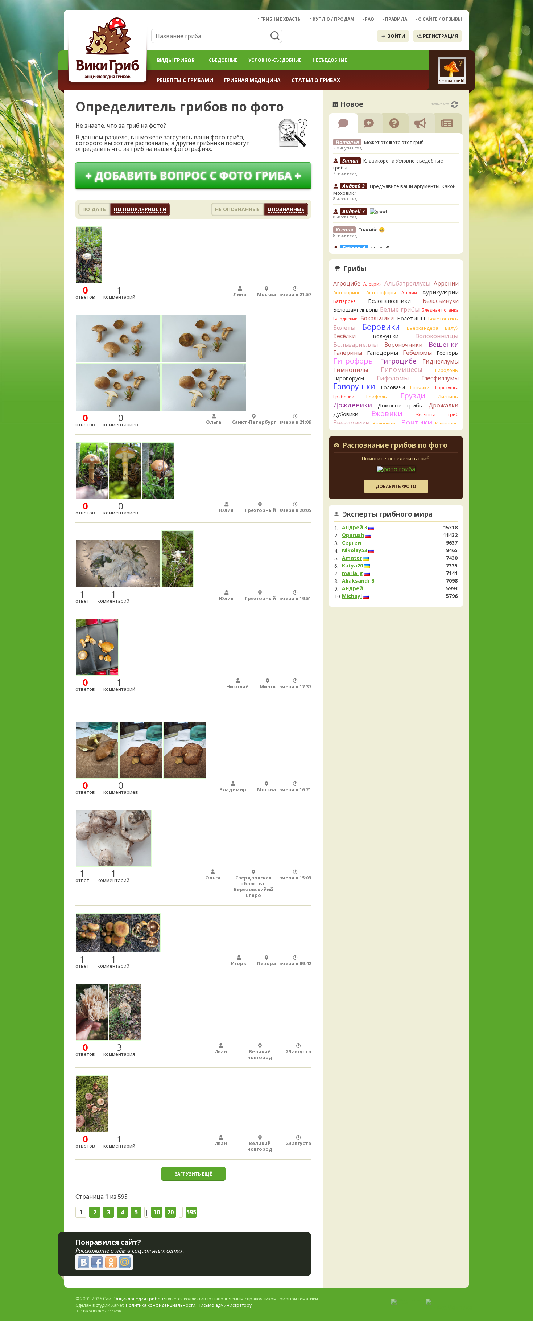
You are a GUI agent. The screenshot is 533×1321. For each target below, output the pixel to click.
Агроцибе (346, 283)
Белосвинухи (441, 301)
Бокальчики (377, 318)
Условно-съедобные (275, 60)
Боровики (381, 326)
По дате (94, 209)
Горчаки (420, 387)
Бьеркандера (422, 328)
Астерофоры (381, 292)
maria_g (352, 573)
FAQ (369, 19)
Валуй (452, 328)
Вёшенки (444, 344)
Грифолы (377, 396)
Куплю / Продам (333, 19)
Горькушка (447, 388)
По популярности (140, 209)
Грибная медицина (252, 80)
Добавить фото (396, 486)
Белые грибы (400, 309)
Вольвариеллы (355, 344)
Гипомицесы (401, 369)
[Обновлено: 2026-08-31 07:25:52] (454, 104)
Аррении (446, 283)
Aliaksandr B (358, 580)
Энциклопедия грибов (138, 1299)
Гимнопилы (350, 370)
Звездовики (351, 422)
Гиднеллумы (440, 361)
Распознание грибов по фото (395, 446)
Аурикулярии (440, 292)
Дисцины (448, 396)
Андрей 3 (354, 527)
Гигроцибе (398, 360)
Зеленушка (386, 423)
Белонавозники (389, 300)
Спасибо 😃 (371, 229)
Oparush (353, 535)
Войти (396, 36)
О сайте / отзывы (440, 19)
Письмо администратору (225, 1305)
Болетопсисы (443, 318)
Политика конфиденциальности (160, 1305)
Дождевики (352, 404)
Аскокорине (347, 292)
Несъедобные (330, 60)
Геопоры (448, 352)
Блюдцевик (345, 319)
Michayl (352, 596)
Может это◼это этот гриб (394, 142)
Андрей (352, 588)
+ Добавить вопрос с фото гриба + (193, 175)
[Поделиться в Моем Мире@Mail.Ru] (125, 1262)
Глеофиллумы (440, 378)
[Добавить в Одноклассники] (111, 1262)
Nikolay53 (354, 550)
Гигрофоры (353, 361)
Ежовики (386, 413)
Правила (396, 19)
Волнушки (385, 336)
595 (191, 1212)
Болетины (411, 318)
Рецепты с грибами (185, 80)
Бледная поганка (440, 310)
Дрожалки (444, 405)
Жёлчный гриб (437, 414)
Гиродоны (447, 370)
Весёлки (344, 336)
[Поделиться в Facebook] (97, 1262)
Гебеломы (417, 353)
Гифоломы (393, 378)
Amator (352, 558)
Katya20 (352, 565)
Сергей (351, 542)
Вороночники (403, 345)
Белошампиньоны (356, 309)
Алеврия (372, 284)
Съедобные (223, 60)
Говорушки (354, 386)
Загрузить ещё (193, 1174)
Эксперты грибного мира (388, 514)
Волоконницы (437, 336)
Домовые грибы (400, 405)
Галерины (347, 353)
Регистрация (440, 36)
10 (156, 1212)
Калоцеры (447, 423)
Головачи (393, 387)
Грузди (412, 396)
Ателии (409, 293)
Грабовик (343, 397)
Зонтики (416, 422)
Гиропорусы (348, 378)
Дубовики (345, 414)
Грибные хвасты (281, 19)
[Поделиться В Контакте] (83, 1262)
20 (170, 1212)
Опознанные (286, 209)
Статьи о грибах (316, 80)
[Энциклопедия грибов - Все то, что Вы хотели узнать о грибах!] (109, 49)
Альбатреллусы (407, 283)
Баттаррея (344, 301)
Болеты (344, 327)
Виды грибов (176, 60)
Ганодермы (382, 352)
